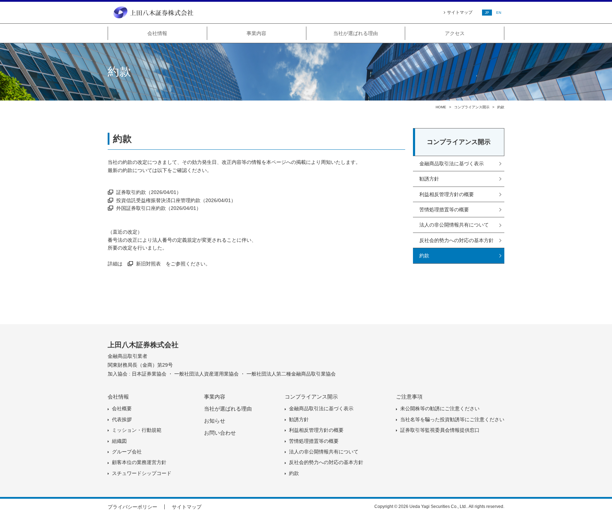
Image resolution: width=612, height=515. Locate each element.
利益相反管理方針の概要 (446, 194)
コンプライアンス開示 (471, 107)
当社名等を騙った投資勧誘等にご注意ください (452, 419)
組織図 (119, 441)
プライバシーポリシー (132, 506)
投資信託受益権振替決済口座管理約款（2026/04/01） (176, 200)
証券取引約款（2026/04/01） (148, 192)
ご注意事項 (409, 397)
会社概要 (122, 408)
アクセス (455, 33)
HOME (441, 107)
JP (487, 13)
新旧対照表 (148, 264)
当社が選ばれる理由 (355, 33)
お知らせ (214, 421)
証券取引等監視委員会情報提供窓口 (440, 430)
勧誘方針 (429, 179)
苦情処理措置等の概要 (444, 209)
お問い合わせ (220, 433)
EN (498, 13)
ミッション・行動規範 (137, 430)
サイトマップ (459, 12)
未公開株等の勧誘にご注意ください (440, 408)
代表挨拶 (122, 419)
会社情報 (157, 33)
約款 (424, 255)
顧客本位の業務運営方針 (139, 462)
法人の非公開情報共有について (454, 225)
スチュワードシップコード (141, 473)
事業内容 (256, 33)
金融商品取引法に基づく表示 (451, 163)
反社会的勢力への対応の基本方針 (456, 240)
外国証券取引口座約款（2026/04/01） (158, 208)
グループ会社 (127, 451)
